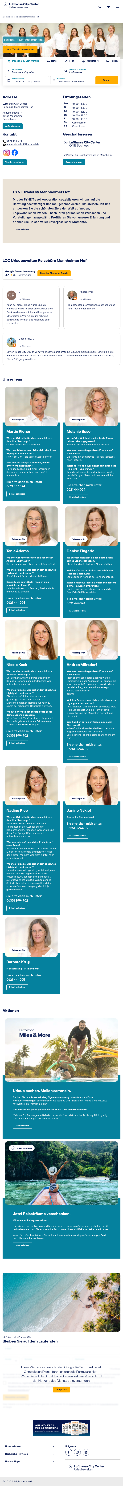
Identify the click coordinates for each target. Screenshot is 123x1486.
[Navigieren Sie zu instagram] (77, 1452)
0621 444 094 (14, 141)
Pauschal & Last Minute (25, 60)
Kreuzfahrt (92, 60)
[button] (30, 1446)
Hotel (54, 60)
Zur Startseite (8, 17)
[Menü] (117, 7)
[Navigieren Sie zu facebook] (68, 1452)
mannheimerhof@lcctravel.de (22, 144)
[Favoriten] (108, 7)
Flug (71, 60)
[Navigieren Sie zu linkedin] (86, 1452)
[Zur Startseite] (25, 6)
